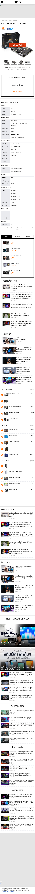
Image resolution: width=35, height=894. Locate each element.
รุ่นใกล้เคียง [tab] (17, 237)
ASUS (23, 67)
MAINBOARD (12, 67)
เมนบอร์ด (19, 67)
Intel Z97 (28, 67)
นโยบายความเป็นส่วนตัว (9, 892)
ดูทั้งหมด (32, 390)
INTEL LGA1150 (10, 70)
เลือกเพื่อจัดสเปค (17, 91)
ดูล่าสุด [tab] (6, 237)
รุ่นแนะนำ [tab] (28, 237)
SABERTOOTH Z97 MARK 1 (21, 70)
